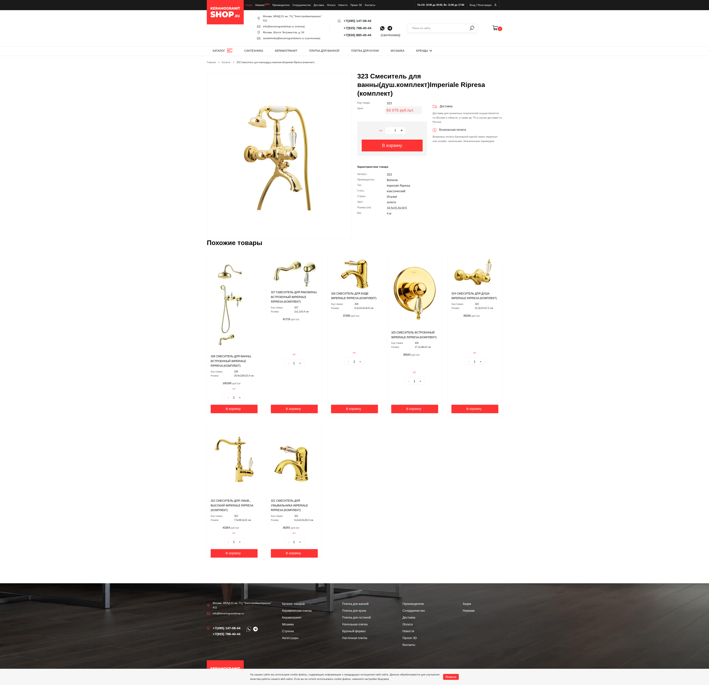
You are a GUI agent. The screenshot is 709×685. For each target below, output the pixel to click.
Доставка (319, 5)
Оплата (331, 5)
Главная (211, 62)
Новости (342, 5)
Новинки (259, 5)
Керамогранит (286, 50)
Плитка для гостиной (356, 617)
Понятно (451, 676)
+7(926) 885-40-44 (357, 35)
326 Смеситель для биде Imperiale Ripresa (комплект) (353, 296)
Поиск (472, 28)
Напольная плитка (355, 624)
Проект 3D (356, 5)
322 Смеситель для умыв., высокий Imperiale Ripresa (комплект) (232, 505)
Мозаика (397, 50)
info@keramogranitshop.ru (278, 26)
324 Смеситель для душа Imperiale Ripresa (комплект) (474, 296)
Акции (249, 5)
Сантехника (253, 50)
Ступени (288, 631)
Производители (281, 5)
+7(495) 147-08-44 (357, 21)
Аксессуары (290, 638)
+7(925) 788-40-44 (357, 28)
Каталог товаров (293, 603)
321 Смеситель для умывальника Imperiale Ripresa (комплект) (289, 505)
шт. (381, 130)
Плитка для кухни (365, 50)
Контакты (370, 5)
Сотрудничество (301, 5)
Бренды (422, 50)
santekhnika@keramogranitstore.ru (283, 38)
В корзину (392, 145)
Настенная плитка (354, 638)
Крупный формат (354, 631)
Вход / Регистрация (480, 5)
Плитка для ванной (324, 50)
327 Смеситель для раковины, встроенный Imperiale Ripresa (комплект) (294, 297)
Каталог (219, 50)
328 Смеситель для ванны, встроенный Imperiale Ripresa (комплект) (231, 361)
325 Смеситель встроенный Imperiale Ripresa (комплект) (414, 335)
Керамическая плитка (297, 610)
